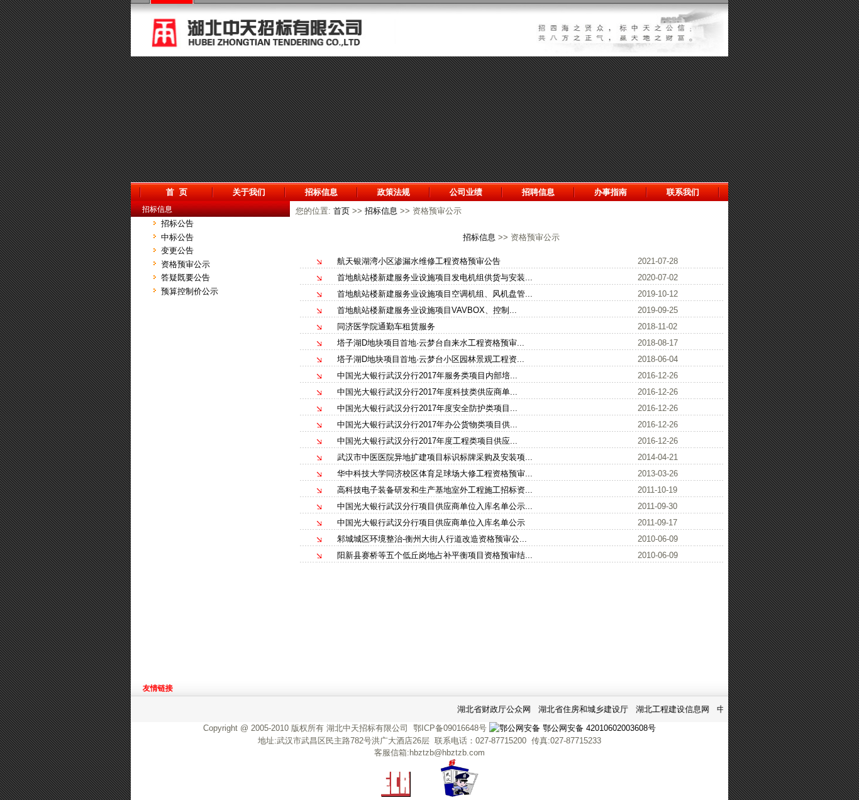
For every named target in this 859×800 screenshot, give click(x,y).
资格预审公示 (185, 264)
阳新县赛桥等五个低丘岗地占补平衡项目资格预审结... (435, 555)
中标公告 (177, 237)
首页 (341, 211)
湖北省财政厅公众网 (489, 709)
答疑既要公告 (185, 277)
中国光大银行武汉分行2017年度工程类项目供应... (427, 441)
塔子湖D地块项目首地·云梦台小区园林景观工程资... (430, 359)
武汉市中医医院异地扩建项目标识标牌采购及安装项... (435, 457)
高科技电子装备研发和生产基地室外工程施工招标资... (435, 490)
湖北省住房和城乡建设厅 (579, 709)
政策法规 (393, 192)
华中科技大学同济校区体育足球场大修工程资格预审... (435, 473)
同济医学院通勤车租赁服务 (386, 326)
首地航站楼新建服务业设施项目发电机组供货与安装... (435, 277)
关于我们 (249, 192)
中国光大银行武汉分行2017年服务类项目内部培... (427, 375)
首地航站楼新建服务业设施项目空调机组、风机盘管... (435, 294)
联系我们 (683, 192)
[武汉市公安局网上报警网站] (460, 794)
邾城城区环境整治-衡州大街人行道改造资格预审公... (432, 539)
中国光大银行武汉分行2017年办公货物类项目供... (427, 424)
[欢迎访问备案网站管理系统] (396, 794)
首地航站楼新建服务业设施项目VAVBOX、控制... (427, 310)
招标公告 (177, 223)
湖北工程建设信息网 (668, 709)
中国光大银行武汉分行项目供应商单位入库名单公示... (435, 506)
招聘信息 (538, 192)
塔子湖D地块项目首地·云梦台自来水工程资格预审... (430, 343)
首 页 (176, 192)
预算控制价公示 (189, 291)
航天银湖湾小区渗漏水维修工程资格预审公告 (419, 261)
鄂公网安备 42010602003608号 (598, 728)
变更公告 (177, 250)
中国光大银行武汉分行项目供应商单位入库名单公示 (431, 522)
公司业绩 (466, 192)
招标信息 (321, 192)
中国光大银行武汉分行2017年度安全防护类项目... (427, 408)
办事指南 (610, 192)
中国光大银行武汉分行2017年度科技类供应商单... (427, 392)
